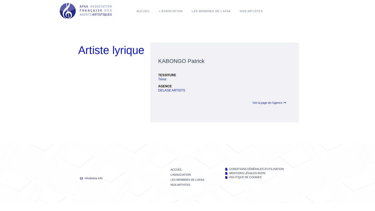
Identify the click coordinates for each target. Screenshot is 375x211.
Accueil (143, 11)
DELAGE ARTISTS (171, 90)
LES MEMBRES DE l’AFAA (211, 11)
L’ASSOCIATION (171, 11)
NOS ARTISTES (251, 11)
